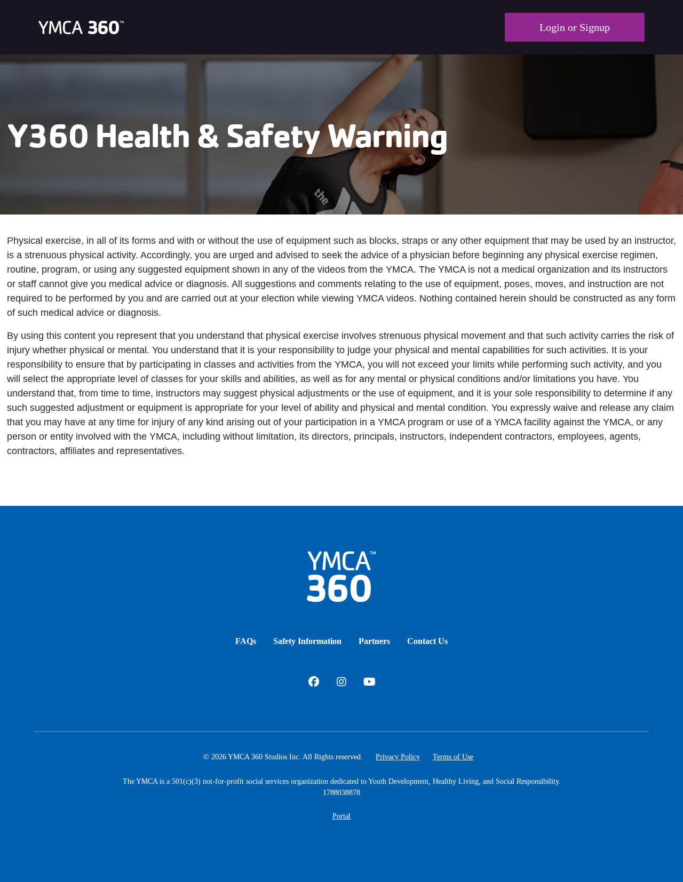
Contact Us (427, 641)
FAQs (245, 641)
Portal (341, 816)
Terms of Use (453, 757)
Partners (374, 641)
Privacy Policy (398, 757)
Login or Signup (574, 27)
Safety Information (307, 641)
